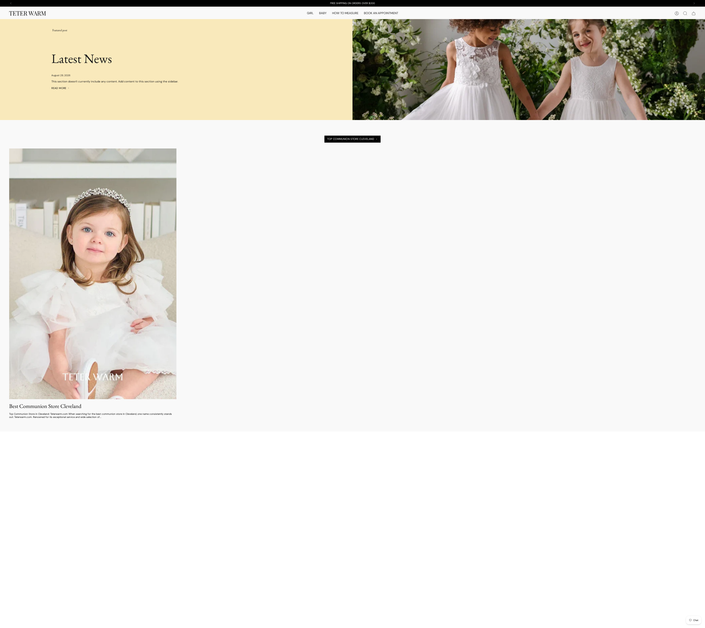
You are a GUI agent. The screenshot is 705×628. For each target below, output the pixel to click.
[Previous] (10, 3)
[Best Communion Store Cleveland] (92, 273)
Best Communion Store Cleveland (45, 406)
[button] (310, 13)
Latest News (81, 58)
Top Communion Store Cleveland (350, 139)
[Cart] (693, 13)
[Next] (694, 3)
